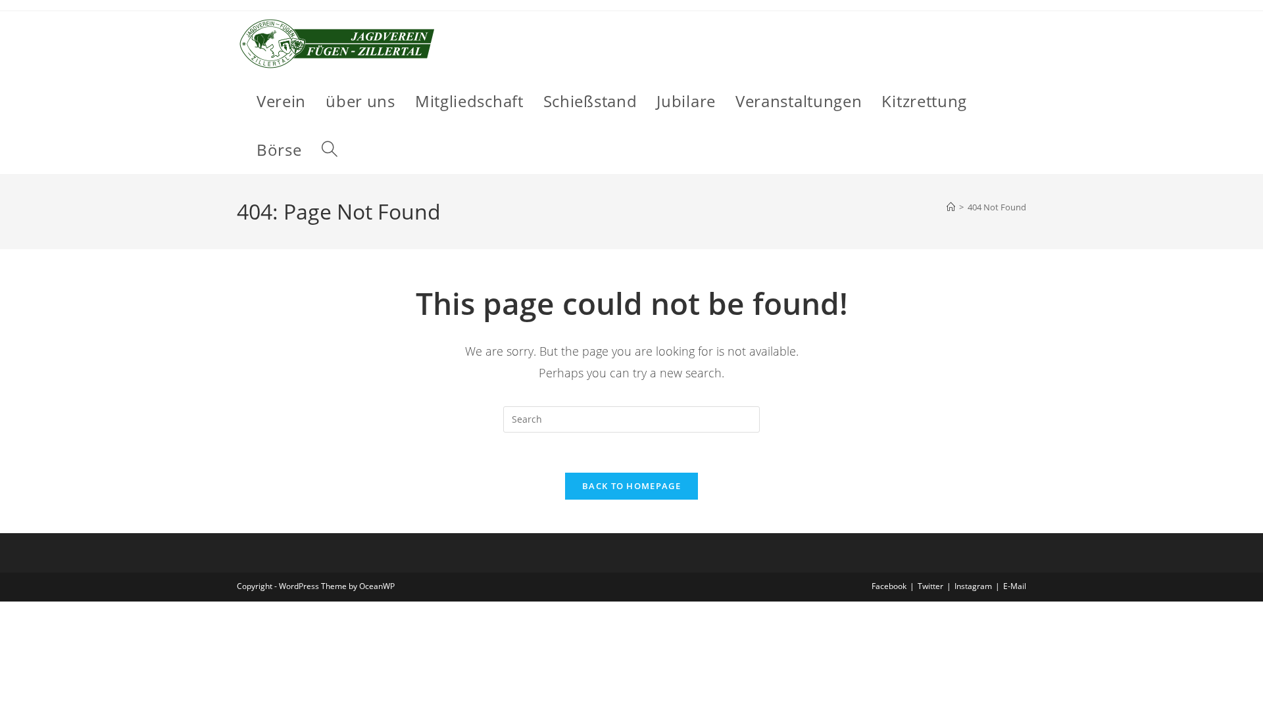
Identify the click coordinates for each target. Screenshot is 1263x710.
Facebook (889, 586)
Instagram (973, 586)
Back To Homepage (631, 486)
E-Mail (1014, 586)
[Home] (951, 207)
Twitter (930, 586)
